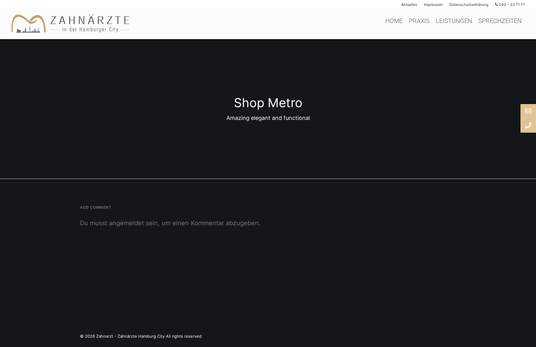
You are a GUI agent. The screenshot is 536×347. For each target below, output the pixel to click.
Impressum (433, 4)
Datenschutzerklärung (468, 4)
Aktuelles (409, 4)
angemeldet (126, 223)
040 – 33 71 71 (511, 4)
